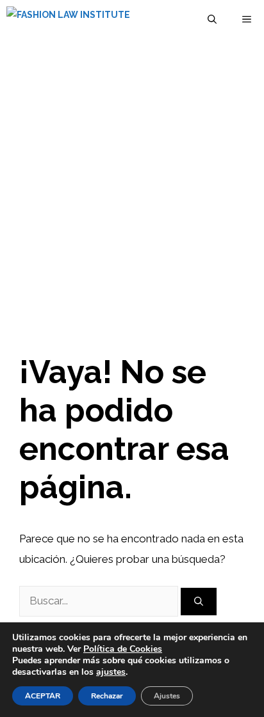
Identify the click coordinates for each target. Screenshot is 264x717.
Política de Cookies (122, 649)
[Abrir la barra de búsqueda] (212, 19)
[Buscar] (199, 601)
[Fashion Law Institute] (68, 19)
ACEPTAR (42, 696)
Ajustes (167, 696)
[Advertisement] (132, 176)
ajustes (111, 672)
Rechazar (107, 696)
